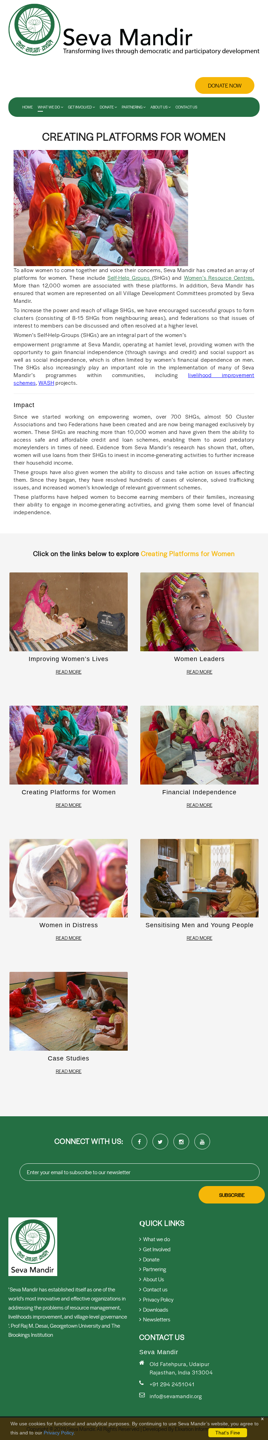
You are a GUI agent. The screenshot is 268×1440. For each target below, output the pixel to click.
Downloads (155, 1309)
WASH (46, 382)
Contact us (186, 107)
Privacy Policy (59, 1432)
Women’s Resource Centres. (219, 277)
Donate (107, 107)
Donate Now (224, 85)
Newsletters (156, 1319)
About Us (159, 107)
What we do (156, 1239)
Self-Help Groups (129, 277)
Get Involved (80, 107)
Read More (69, 672)
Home (27, 107)
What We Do (49, 107)
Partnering (132, 107)
